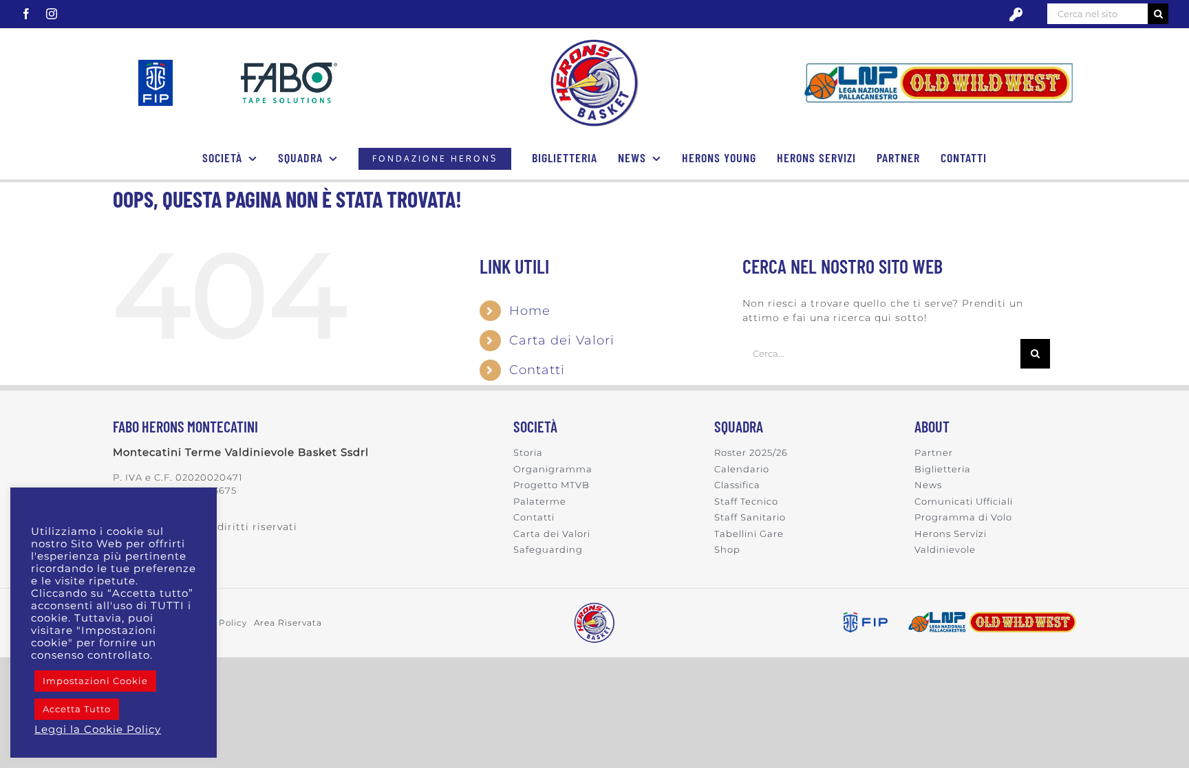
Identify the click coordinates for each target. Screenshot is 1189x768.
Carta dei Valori (561, 340)
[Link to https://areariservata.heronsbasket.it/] (1016, 14)
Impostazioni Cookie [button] (95, 680)
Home (529, 310)
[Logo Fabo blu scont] (289, 67)
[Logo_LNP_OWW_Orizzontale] (938, 63)
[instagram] (52, 13)
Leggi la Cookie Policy (97, 729)
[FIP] (155, 64)
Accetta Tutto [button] (77, 708)
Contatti (537, 369)
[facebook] (26, 13)
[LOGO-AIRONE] (594, 43)
